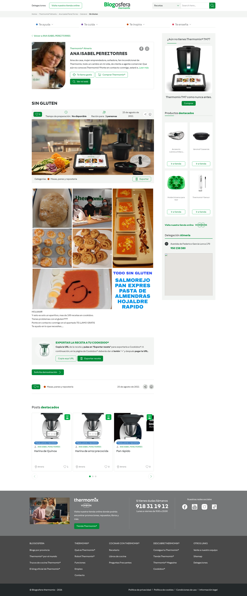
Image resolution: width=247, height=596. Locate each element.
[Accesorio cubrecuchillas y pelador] (176, 135)
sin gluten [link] (93, 14)
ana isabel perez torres (68, 14)
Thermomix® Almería (48, 14)
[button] (167, 6)
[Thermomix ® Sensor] (201, 183)
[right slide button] (151, 476)
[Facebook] (185, 507)
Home (34, 14)
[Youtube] (194, 507)
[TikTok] (214, 507)
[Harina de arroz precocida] (93, 429)
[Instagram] (204, 507)
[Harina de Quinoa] (52, 429)
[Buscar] (212, 6)
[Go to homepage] (117, 5)
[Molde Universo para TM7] (176, 183)
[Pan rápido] (134, 429)
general (83, 14)
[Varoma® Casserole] (201, 135)
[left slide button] (34, 476)
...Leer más (143, 67)
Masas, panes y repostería (46, 443)
